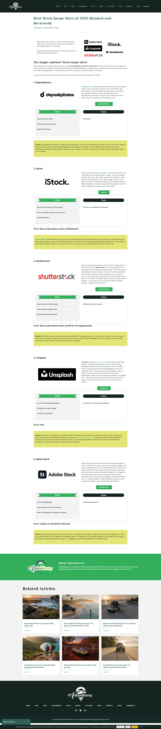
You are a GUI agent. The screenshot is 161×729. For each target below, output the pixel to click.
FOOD (120, 6)
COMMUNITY (146, 6)
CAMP (57, 6)
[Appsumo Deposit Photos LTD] (57, 94)
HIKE (65, 6)
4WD (72, 6)
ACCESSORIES (82, 6)
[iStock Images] (57, 182)
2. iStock (38, 168)
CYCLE (93, 6)
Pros (57, 112)
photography (101, 362)
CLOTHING (111, 6)
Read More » (27, 630)
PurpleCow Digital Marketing (87, 719)
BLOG (138, 6)
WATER (101, 6)
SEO (107, 719)
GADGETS (129, 6)
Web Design (101, 719)
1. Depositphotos (42, 82)
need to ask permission (84, 437)
